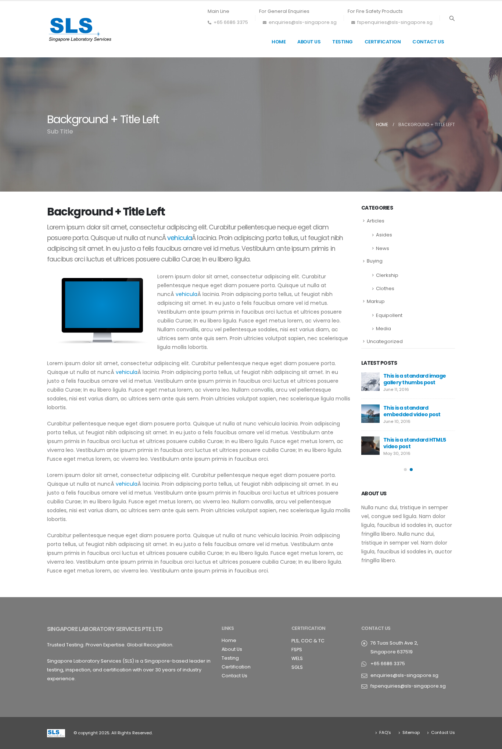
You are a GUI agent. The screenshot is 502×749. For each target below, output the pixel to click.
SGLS (297, 667)
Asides (384, 234)
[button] (452, 18)
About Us (308, 41)
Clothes (385, 288)
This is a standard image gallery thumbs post (414, 379)
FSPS (296, 649)
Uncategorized (385, 341)
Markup (376, 301)
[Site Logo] (80, 29)
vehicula (179, 237)
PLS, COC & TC (307, 641)
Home (279, 41)
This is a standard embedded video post (412, 411)
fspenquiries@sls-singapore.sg (395, 22)
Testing (342, 41)
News (382, 248)
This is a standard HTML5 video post (414, 443)
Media (383, 328)
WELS (297, 658)
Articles (375, 220)
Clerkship (387, 275)
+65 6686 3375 (231, 22)
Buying (375, 260)
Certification (383, 41)
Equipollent (389, 315)
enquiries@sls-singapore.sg (303, 22)
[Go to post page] (370, 381)
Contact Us (428, 41)
